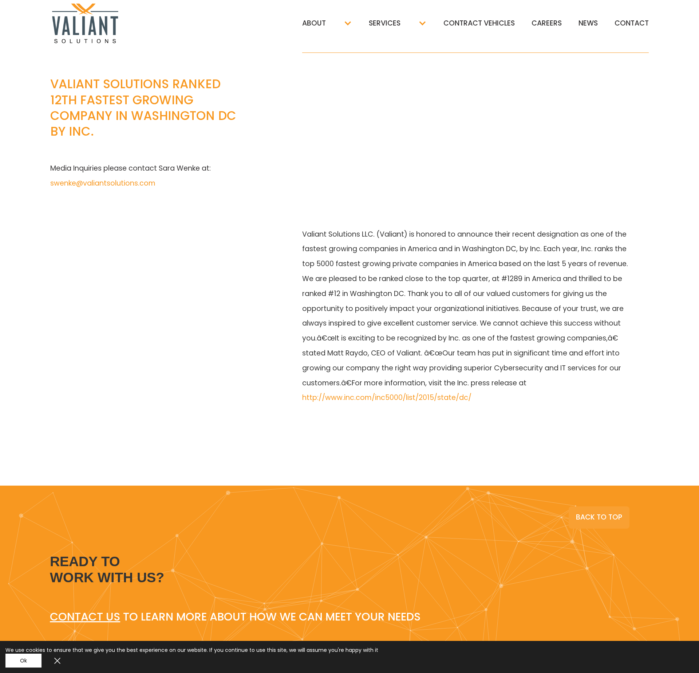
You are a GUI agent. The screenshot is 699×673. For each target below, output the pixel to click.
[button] (327, 23)
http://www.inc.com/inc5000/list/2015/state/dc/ (386, 397)
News (588, 23)
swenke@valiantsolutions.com (102, 183)
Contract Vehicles (479, 23)
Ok (23, 660)
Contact (632, 23)
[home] (97, 23)
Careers (547, 23)
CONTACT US (85, 617)
